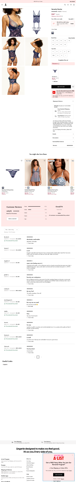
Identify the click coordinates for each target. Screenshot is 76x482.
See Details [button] (72, 1)
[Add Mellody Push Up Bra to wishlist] (67, 160)
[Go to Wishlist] (70, 4)
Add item (56, 81)
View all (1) (71, 19)
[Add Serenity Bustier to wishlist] (73, 86)
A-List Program (5, 459)
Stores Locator (29, 476)
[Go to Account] (67, 4)
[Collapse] (72, 455)
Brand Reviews (29, 467)
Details (72, 23)
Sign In (62, 479)
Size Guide (72, 38)
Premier (3, 465)
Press (27, 469)
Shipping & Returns (6, 470)
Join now (56, 105)
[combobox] (11, 229)
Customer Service (30, 478)
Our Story (28, 461)
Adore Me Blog (29, 465)
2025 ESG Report (30, 463)
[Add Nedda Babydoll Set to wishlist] (44, 160)
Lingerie (5, 364)
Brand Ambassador (30, 471)
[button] (58, 11)
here (54, 131)
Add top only (61, 86)
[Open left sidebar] (2, 4)
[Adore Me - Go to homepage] (5, 4)
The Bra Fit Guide (30, 480)
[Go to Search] (65, 4)
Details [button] (56, 97)
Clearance (55, 63)
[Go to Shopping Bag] (73, 4)
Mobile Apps (4, 476)
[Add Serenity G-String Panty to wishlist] (21, 160)
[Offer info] (62, 16)
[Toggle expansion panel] (73, 101)
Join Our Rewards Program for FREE (65, 91)
